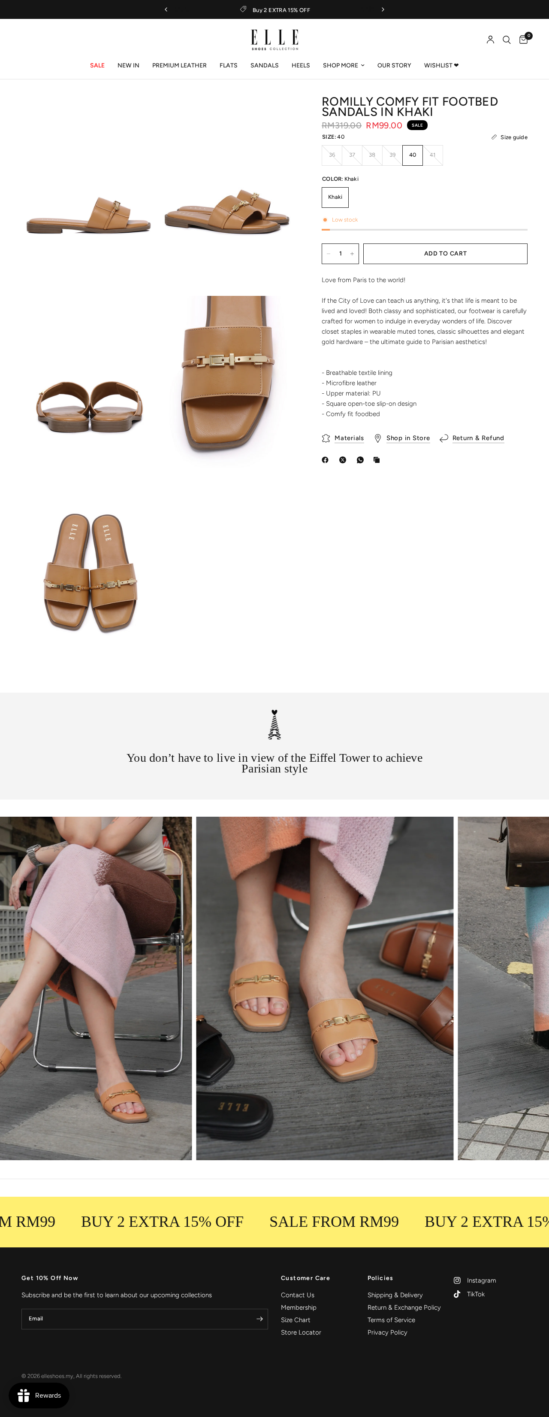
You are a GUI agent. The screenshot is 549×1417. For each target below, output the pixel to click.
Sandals (264, 65)
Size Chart (296, 1320)
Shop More (340, 65)
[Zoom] (140, 114)
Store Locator (301, 1332)
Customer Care (305, 1278)
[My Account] (490, 40)
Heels (301, 65)
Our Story (394, 65)
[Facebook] (327, 460)
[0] (521, 40)
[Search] (506, 40)
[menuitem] (97, 66)
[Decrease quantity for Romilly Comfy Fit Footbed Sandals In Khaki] (328, 254)
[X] (344, 460)
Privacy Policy (387, 1332)
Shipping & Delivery (395, 1295)
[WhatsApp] (362, 460)
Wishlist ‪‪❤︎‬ (441, 65)
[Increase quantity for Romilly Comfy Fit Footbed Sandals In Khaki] (352, 254)
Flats (229, 65)
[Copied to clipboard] (378, 460)
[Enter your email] (259, 1319)
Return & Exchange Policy (404, 1307)
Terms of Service (391, 1320)
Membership (299, 1307)
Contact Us (297, 1295)
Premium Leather (179, 65)
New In (128, 65)
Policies (381, 1278)
